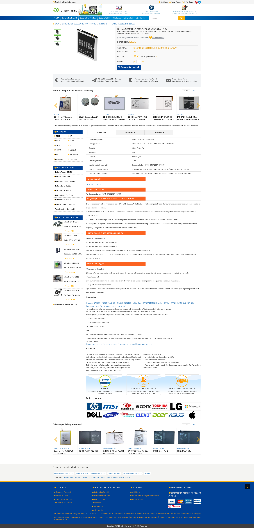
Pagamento (159, 132)
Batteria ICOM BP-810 (61, 191)
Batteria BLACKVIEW (61, 449)
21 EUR (57, 115)
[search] (181, 18)
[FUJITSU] (127, 415)
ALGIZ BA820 (105, 306)
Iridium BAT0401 (93, 306)
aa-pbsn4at (94, 478)
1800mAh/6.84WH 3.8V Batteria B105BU (90, 473)
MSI (56, 155)
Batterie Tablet (104, 18)
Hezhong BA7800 (93, 303)
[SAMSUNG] (111, 415)
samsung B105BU (118, 306)
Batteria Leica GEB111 (61, 186)
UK (91, 514)
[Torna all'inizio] (251, 492)
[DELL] (94, 415)
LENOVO (72, 150)
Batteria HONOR (84, 449)
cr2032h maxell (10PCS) (121, 478)
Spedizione (130, 132)
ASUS (57, 145)
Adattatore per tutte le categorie (65, 304)
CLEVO (58, 150)
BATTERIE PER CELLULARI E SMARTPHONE (79, 24)
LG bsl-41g (137, 303)
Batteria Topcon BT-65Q (61, 172)
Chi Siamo (164, 2)
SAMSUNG (103, 24)
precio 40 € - (144, 344)
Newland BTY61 (163, 303)
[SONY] (143, 406)
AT (94, 514)
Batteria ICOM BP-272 (61, 200)
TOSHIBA (73, 159)
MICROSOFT (60, 159)
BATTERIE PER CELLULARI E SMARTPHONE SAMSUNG (156, 48)
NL (87, 514)
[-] (135, 62)
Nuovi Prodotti (176, 2)
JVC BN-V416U (188, 303)
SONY (71, 141)
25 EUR (131, 115)
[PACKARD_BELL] (127, 406)
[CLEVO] (143, 415)
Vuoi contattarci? (158, 38)
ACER (57, 141)
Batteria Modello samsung (132, 473)
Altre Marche (140, 18)
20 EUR (81, 115)
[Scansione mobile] (247, 486)
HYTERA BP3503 (148, 303)
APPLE (57, 136)
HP (70, 136)
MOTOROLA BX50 (108, 303)
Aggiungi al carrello (130, 67)
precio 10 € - (94, 344)
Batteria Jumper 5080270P (61, 204)
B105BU (90, 184)
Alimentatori (128, 18)
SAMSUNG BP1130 (124, 303)
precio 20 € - (111, 344)
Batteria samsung (114, 473)
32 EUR (106, 115)
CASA (56, 18)
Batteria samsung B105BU (63, 473)
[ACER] (160, 415)
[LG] (176, 406)
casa (194, 91)
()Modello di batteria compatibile (132, 38)
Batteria (147, 473)
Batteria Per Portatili (69, 18)
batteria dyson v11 (83, 478)
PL (97, 514)
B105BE (99, 184)
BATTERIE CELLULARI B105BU (123, 24)
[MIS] (111, 406)
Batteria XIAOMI (158, 449)
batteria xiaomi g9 (70, 478)
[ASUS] (176, 415)
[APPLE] (193, 415)
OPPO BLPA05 (176, 303)
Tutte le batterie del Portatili (61, 209)
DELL (71, 145)
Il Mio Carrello (189, 2)
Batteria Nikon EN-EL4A (61, 195)
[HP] (94, 406)
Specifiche (101, 132)
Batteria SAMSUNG (110, 449)
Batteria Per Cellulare (88, 18)
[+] (143, 62)
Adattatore (117, 18)
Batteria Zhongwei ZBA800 (61, 181)
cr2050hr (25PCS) (105, 478)
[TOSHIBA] (160, 406)
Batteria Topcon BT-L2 (61, 177)
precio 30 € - (127, 344)
